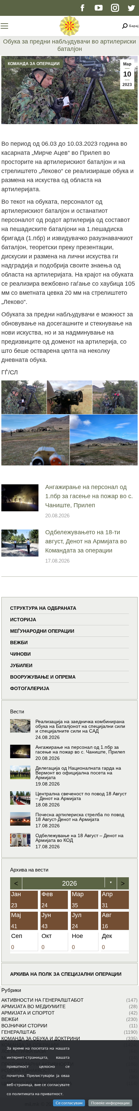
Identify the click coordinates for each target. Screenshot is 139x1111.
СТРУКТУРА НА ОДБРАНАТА (43, 608)
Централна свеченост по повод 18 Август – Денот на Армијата (81, 796)
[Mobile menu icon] (4, 26)
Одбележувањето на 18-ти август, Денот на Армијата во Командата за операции (86, 541)
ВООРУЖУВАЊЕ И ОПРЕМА (43, 677)
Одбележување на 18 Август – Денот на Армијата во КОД (79, 838)
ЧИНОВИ (20, 654)
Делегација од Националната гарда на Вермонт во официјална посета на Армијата (78, 773)
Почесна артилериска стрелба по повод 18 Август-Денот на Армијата (79, 817)
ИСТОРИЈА (23, 619)
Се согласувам (69, 1103)
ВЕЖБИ (19, 642)
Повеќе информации (110, 1103)
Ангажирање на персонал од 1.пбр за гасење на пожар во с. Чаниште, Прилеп (89, 496)
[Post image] (19, 497)
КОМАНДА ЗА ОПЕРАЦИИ (34, 63)
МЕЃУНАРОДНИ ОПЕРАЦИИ (42, 631)
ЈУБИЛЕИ (21, 665)
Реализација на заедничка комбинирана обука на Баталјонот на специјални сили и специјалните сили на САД (80, 726)
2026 (69, 883)
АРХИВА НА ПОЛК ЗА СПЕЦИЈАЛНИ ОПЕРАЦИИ (65, 974)
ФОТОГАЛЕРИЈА (29, 688)
